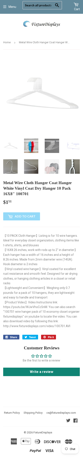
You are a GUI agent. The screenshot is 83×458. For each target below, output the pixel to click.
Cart (77, 9)
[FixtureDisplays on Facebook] (75, 421)
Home (7, 42)
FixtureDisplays (42, 432)
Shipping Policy (33, 412)
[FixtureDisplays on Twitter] (68, 421)
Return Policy (12, 412)
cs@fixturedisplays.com (61, 412)
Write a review (41, 372)
